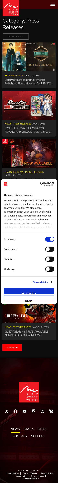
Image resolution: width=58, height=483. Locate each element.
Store (42, 429)
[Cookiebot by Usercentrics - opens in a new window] (41, 184)
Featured (10, 172)
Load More (12, 347)
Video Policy (21, 476)
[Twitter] (7, 411)
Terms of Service (30, 473)
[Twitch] (33, 411)
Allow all (29, 293)
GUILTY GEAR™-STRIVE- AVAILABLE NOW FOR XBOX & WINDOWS (26, 333)
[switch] (49, 249)
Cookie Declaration (30, 478)
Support (38, 436)
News (8, 123)
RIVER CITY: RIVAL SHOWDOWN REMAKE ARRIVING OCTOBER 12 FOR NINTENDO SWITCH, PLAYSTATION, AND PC (27, 133)
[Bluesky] (51, 411)
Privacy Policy (47, 473)
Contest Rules (37, 476)
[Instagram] (42, 411)
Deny (29, 300)
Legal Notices (12, 473)
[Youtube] (24, 411)
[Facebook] (15, 411)
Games (29, 429)
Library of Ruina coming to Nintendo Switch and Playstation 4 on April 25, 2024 (28, 81)
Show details (40, 282)
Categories (15, 36)
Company (20, 436)
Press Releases (14, 75)
